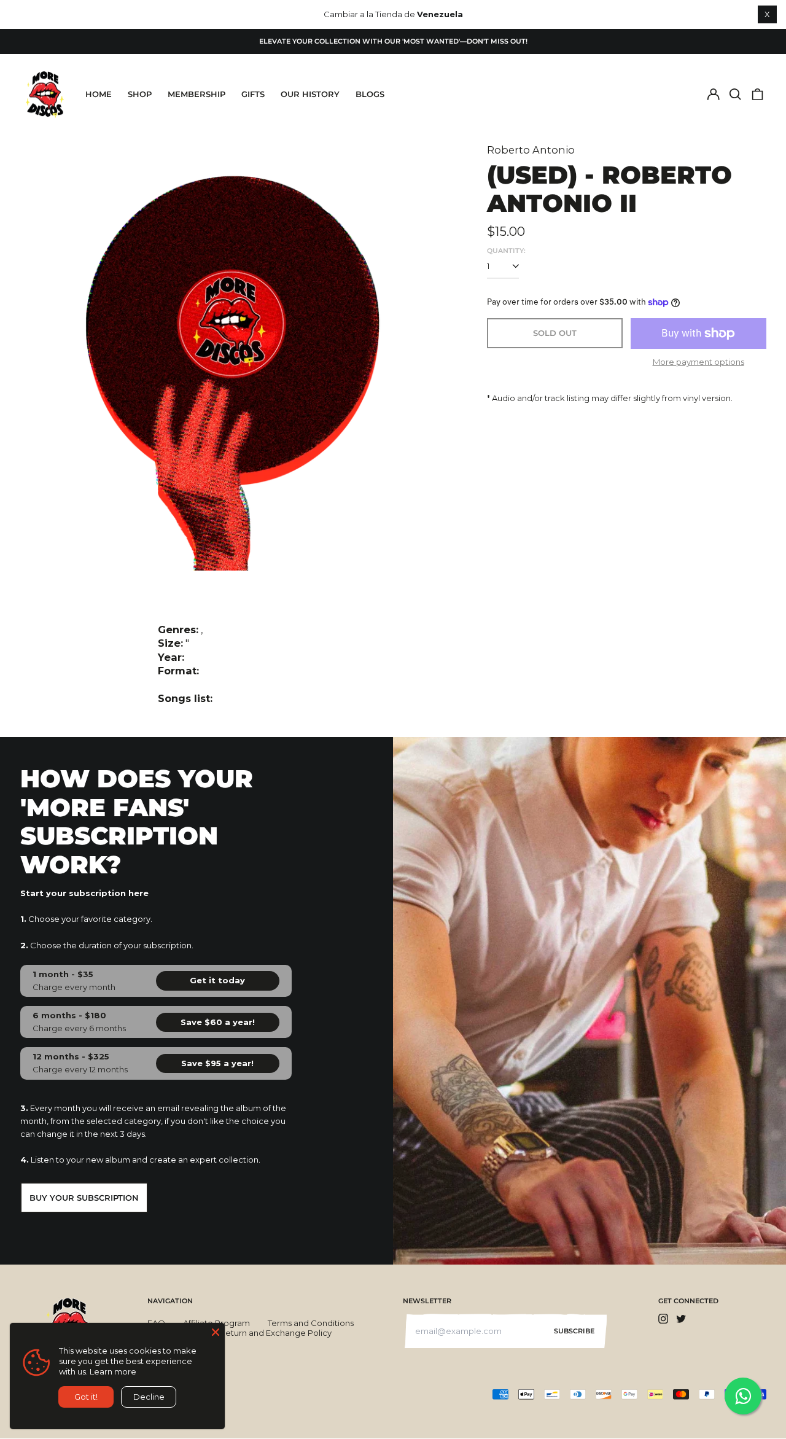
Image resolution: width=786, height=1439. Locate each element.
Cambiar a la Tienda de (393, 14)
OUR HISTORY (310, 94)
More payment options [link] (698, 362)
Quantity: (506, 250)
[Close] (215, 1332)
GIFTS (253, 94)
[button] (735, 94)
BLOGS (370, 94)
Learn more (113, 1371)
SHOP (140, 94)
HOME (98, 94)
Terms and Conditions (311, 1323)
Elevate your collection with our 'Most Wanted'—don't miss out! (393, 41)
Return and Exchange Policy (276, 1333)
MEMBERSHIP (196, 94)
